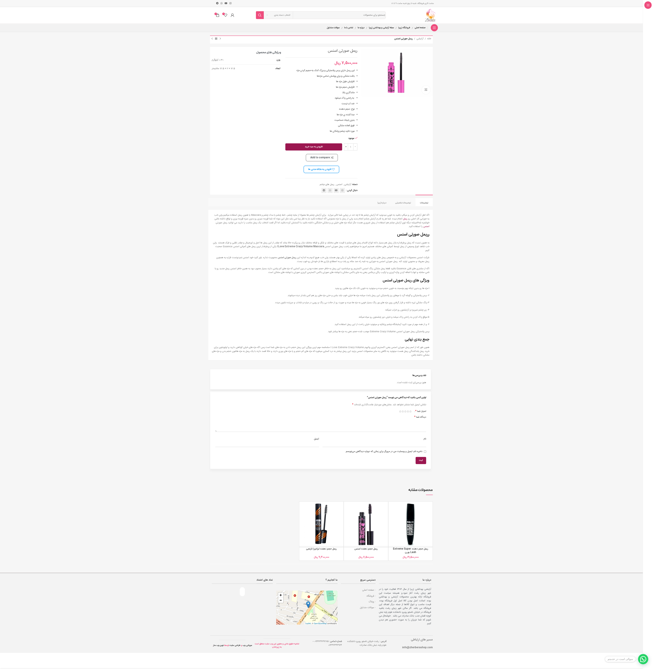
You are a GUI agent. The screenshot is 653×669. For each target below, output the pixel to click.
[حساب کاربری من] (232, 15)
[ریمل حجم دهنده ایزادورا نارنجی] (321, 524)
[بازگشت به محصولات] (216, 39)
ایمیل (316, 439)
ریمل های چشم (327, 184)
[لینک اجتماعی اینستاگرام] (230, 3)
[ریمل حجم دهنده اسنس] (366, 524)
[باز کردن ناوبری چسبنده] (434, 27)
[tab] (424, 202)
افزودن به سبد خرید (314, 147)
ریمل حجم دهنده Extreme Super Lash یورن (410, 550)
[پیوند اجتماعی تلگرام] (217, 3)
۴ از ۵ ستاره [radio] (402, 411)
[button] (308, 604)
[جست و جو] (260, 15)
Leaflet (308, 623)
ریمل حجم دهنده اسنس (366, 549)
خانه (429, 39)
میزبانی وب (247, 645)
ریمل (405, 219)
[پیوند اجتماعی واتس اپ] (222, 3)
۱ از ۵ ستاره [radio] (410, 411)
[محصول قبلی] (220, 39)
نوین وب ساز (218, 645)
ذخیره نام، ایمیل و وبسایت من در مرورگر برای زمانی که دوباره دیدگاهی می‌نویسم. (383, 451)
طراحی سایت (234, 645)
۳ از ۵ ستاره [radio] (405, 411)
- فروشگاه (371, 596)
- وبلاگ (372, 602)
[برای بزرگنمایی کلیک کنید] (426, 90)
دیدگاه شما (420, 417)
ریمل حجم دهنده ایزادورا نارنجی (321, 549)
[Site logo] (430, 15)
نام (425, 439)
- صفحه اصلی (368, 590)
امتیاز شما (420, 411)
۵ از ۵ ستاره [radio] (400, 411)
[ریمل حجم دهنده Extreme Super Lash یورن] (410, 524)
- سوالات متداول (367, 608)
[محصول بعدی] (212, 39)
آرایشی (419, 39)
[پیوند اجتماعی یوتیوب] (226, 3)
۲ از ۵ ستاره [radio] (408, 411)
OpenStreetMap (320, 623)
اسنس (339, 184)
